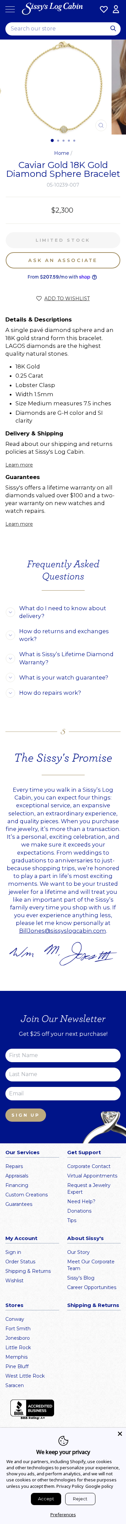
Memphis (16, 1357)
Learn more (19, 465)
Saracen (14, 1385)
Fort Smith (18, 1329)
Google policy (99, 1486)
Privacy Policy (70, 1486)
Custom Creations (26, 1195)
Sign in (13, 1252)
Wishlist (14, 1281)
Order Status (20, 1262)
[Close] (120, 1433)
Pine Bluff (17, 1366)
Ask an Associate (62, 260)
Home (61, 153)
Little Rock (18, 1347)
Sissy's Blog (80, 1278)
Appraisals (16, 1176)
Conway (14, 1319)
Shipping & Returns (28, 1271)
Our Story (78, 1252)
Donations (79, 1211)
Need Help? (81, 1201)
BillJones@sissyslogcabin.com (62, 930)
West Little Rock (25, 1376)
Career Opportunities (91, 1287)
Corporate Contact (89, 1166)
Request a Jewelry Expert (89, 1188)
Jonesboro (17, 1338)
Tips (71, 1220)
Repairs (14, 1166)
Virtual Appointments (92, 1176)
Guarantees (18, 1204)
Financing (16, 1185)
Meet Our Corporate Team (91, 1265)
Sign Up (25, 1115)
